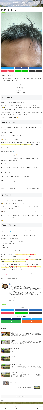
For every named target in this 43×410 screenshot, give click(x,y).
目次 (20, 84)
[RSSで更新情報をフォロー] (13, 300)
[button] (40, 212)
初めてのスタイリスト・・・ (21, 88)
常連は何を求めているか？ (21, 92)
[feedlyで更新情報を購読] (12, 300)
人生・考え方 (4, 304)
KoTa (10, 284)
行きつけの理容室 (19, 87)
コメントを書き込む (21, 396)
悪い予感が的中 (19, 90)
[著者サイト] (9, 300)
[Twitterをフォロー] (10, 300)
